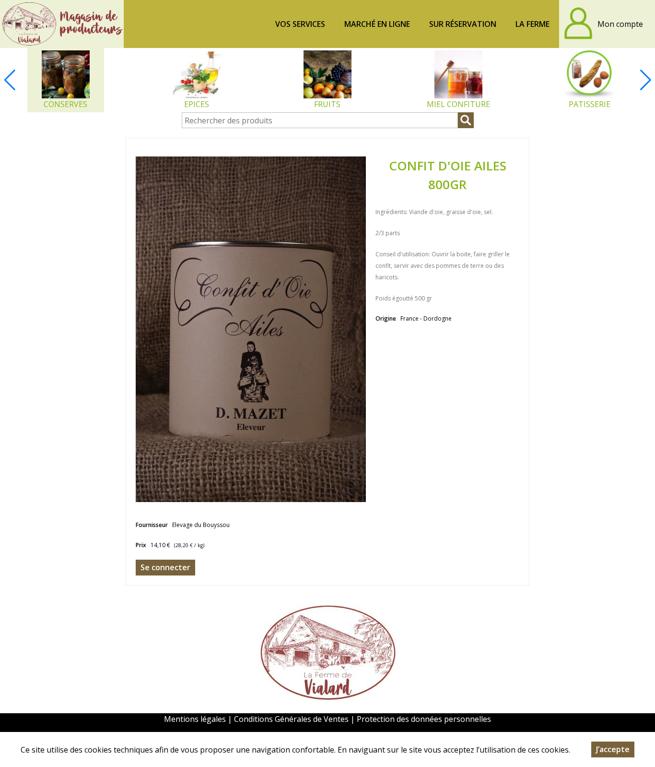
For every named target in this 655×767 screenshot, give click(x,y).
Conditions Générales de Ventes (292, 719)
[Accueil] (62, 24)
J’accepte (613, 749)
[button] (645, 80)
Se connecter (165, 567)
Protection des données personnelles (424, 719)
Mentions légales (195, 719)
